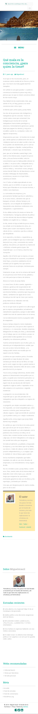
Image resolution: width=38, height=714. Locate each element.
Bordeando (8, 536)
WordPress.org (9, 697)
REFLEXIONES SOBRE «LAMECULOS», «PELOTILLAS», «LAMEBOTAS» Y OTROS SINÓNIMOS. (17, 623)
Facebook (22, 527)
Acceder (6, 688)
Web (20, 524)
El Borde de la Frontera (19, 24)
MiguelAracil (20, 74)
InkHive (25, 707)
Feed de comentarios (11, 694)
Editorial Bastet (10, 670)
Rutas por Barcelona (11, 673)
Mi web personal (10, 676)
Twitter (25, 524)
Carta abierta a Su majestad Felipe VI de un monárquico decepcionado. (18, 610)
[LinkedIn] (22, 710)
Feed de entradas (10, 691)
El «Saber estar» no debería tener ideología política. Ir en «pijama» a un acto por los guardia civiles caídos (19, 637)
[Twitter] (19, 710)
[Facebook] (16, 710)
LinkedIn (28, 527)
